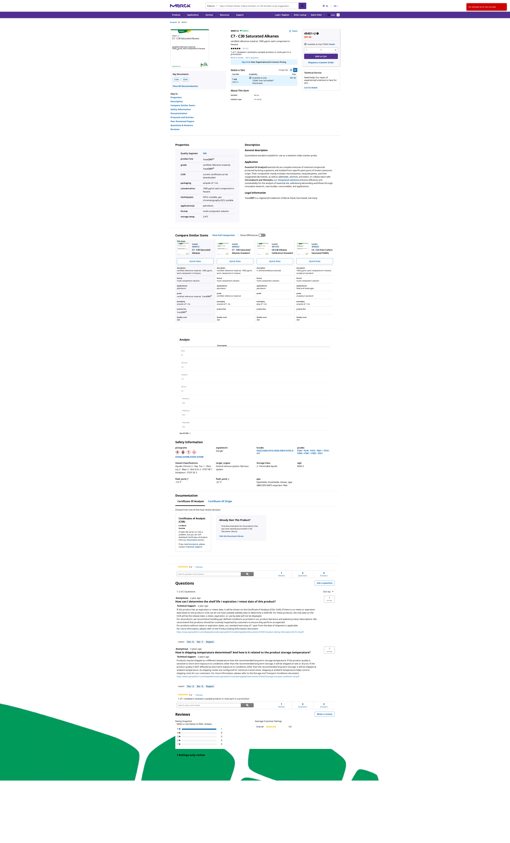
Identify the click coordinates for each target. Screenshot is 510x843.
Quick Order (316, 15)
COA (176, 79)
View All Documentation (185, 86)
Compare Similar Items (183, 105)
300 (205, 153)
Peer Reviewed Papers (182, 121)
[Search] (302, 6)
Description (177, 101)
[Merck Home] (180, 5)
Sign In (245, 62)
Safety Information (181, 109)
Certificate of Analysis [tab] (190, 501)
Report (210, 641)
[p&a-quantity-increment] (335, 50)
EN (335, 6)
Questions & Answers (182, 125)
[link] (183, 567)
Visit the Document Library (231, 536)
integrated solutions (288, 179)
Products (173, 22)
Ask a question (252, 57)
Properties (176, 97)
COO (185, 79)
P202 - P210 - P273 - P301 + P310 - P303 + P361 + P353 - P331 (313, 452)
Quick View (195, 261)
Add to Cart (321, 56)
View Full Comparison (223, 235)
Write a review (237, 57)
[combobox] (255, 6)
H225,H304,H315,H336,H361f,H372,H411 (275, 452)
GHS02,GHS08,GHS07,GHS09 (189, 456)
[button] (282, 15)
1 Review (199, 567)
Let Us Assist (310, 87)
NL (327, 6)
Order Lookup (300, 15)
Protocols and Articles (182, 117)
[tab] (175, 22)
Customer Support (194, 546)
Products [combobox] (211, 6)
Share (294, 31)
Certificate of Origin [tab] (220, 501)
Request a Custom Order (321, 62)
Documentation (179, 113)
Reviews (175, 129)
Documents (192, 540)
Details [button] (332, 44)
